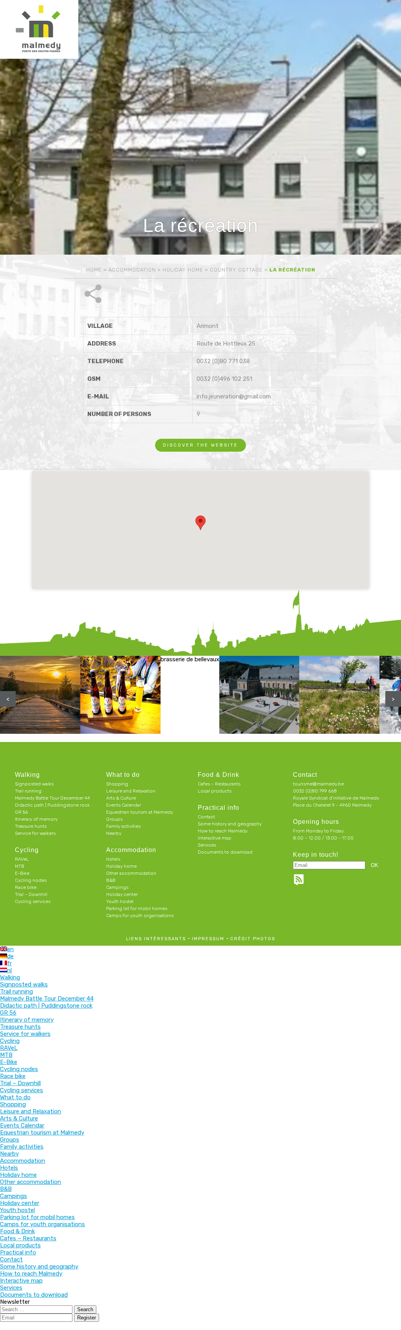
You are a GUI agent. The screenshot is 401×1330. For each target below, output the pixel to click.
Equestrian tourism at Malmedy (139, 812)
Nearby (113, 833)
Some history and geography (230, 824)
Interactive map (214, 838)
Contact (206, 817)
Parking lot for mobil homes (136, 908)
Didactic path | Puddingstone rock (52, 805)
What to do (123, 774)
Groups (114, 819)
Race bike (25, 887)
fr (9, 963)
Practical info (218, 807)
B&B (111, 880)
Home (94, 270)
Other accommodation (131, 873)
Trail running (28, 791)
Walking (27, 774)
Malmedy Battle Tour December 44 (52, 798)
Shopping (117, 784)
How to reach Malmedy (222, 831)
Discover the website (200, 445)
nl (9, 970)
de (10, 956)
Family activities (123, 826)
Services (207, 845)
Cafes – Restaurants (219, 784)
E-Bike (22, 873)
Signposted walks (34, 784)
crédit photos (252, 938)
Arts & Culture (121, 798)
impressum (208, 938)
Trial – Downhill (31, 894)
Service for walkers (35, 833)
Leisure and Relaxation (130, 791)
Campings (117, 887)
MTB (19, 866)
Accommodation (132, 270)
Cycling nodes (31, 880)
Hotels (113, 859)
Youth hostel (120, 901)
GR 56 (21, 812)
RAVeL (22, 859)
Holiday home (183, 270)
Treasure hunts (31, 826)
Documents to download (225, 852)
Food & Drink (218, 774)
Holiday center (122, 894)
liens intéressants (156, 938)
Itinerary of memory (36, 819)
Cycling (27, 850)
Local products (214, 791)
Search (85, 1309)
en (10, 949)
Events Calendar (123, 805)
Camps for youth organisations (139, 915)
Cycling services (33, 901)
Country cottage (236, 270)
